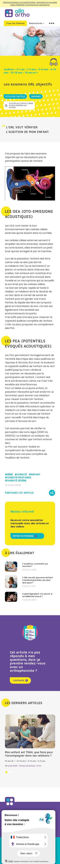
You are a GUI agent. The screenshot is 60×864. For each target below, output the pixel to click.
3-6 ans (43, 69)
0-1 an (20, 69)
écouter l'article (15, 96)
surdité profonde (19, 477)
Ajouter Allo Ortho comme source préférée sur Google (21, 105)
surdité (22, 474)
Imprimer (36, 96)
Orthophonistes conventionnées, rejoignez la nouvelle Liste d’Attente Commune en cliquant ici (30, 3)
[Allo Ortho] (9, 805)
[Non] (56, 850)
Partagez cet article (19, 492)
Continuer (18, 680)
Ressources (35, 23)
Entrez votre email (23, 535)
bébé (10, 474)
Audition (9, 69)
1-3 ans (31, 69)
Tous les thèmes (15, 23)
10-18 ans (16, 72)
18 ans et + (31, 72)
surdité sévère (16, 480)
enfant (35, 474)
